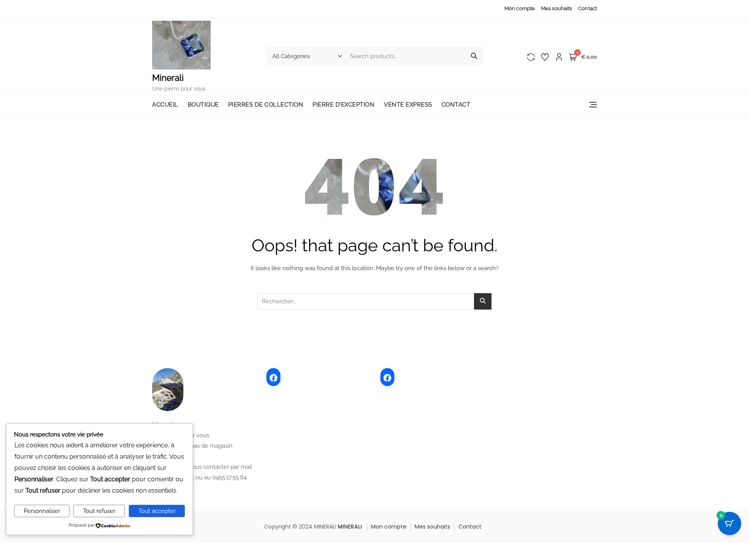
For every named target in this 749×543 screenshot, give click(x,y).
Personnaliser (42, 511)
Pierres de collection (266, 104)
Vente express (408, 104)
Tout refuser (99, 511)
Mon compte (519, 8)
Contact (587, 8)
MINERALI (350, 527)
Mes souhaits (556, 8)
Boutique (203, 104)
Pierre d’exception (343, 104)
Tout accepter (157, 511)
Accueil (165, 104)
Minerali (168, 78)
